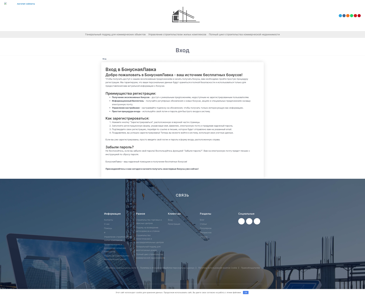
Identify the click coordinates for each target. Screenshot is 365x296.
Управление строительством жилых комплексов (177, 34)
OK (246, 292)
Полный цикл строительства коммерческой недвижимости (244, 34)
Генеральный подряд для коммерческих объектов (115, 34)
